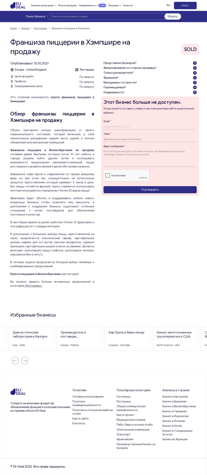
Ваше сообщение (114, 146)
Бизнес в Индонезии (175, 416)
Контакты (78, 423)
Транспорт (124, 434)
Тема (107, 133)
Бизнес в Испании (173, 421)
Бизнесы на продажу (42, 5)
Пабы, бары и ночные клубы (135, 424)
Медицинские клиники (131, 419)
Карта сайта (80, 418)
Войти (185, 5)
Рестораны (40, 28)
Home (13, 28)
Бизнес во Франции (174, 439)
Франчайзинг (125, 439)
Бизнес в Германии (174, 411)
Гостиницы (124, 396)
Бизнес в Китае (172, 426)
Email (107, 121)
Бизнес (25, 28)
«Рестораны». (33, 285)
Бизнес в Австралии (175, 396)
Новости (128, 5)
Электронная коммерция (133, 429)
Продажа (114, 5)
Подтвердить (150, 189)
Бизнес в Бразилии (174, 401)
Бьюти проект (126, 415)
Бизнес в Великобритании (179, 406)
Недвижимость (87, 5)
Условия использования (88, 396)
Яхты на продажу (67, 5)
